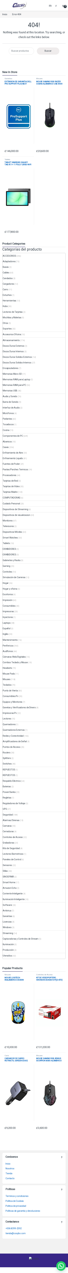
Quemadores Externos (14, 730)
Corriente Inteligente (13, 893)
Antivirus (7, 910)
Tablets (7, 160)
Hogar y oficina (10, 589)
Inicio (4, 14)
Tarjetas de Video (11, 486)
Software (7, 905)
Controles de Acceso (13, 837)
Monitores (8, 520)
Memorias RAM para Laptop (16, 379)
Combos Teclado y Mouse (15, 662)
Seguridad (8, 814)
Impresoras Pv (10, 713)
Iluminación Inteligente (14, 899)
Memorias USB (10, 390)
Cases (6, 447)
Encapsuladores (10, 368)
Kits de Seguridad (11, 848)
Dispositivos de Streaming (15, 509)
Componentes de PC (13, 436)
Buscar (48, 51)
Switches (7, 763)
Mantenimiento (10, 640)
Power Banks (9, 792)
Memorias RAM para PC (14, 385)
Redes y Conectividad (13, 736)
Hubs (5, 306)
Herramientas (9, 300)
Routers (6, 752)
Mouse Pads (9, 673)
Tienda (9, 1173)
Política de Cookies (15, 1201)
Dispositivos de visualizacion (16, 515)
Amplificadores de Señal (15, 741)
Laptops (7, 623)
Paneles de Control (12, 859)
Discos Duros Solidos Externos (17, 357)
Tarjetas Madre (10, 492)
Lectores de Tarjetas (13, 312)
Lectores (7, 718)
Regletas (7, 797)
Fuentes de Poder (11, 464)
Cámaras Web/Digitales (14, 657)
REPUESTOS (9, 769)
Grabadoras (8, 842)
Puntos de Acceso (11, 747)
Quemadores (9, 724)
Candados (8, 278)
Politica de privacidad (16, 1206)
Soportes (7, 328)
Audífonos (8, 651)
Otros (5, 323)
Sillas (5, 871)
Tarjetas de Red (10, 481)
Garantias (8, 79)
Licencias (7, 921)
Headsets (7, 668)
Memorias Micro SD (12, 374)
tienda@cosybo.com (16, 1233)
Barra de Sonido (10, 402)
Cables (6, 272)
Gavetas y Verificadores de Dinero (19, 707)
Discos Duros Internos (13, 351)
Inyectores (8, 617)
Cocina (6, 430)
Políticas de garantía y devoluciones (23, 1211)
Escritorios (8, 594)
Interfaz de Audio (11, 407)
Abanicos (7, 441)
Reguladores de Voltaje (14, 803)
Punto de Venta (10, 690)
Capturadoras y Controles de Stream (20, 939)
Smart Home (9, 882)
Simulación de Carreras (14, 577)
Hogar (6, 583)
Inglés (5, 634)
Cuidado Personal (11, 503)
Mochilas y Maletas (12, 317)
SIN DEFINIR (8, 876)
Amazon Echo (9, 888)
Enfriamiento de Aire (13, 452)
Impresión (7, 600)
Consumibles (9, 606)
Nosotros (10, 1168)
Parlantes (7, 419)
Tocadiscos (8, 424)
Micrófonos (8, 413)
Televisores (8, 526)
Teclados (7, 685)
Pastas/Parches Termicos (15, 469)
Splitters (7, 758)
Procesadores (9, 475)
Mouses (39, 79)
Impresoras (8, 611)
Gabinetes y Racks (12, 560)
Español (6, 628)
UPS (5, 809)
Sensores (7, 865)
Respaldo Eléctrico (12, 781)
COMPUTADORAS (11, 497)
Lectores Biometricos (13, 854)
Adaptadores (9, 261)
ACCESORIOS (9, 256)
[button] (61, 1266)
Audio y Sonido (10, 396)
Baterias (7, 786)
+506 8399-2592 (14, 1228)
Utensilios (7, 955)
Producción (8, 950)
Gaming (6, 566)
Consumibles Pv (10, 696)
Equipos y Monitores (12, 702)
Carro (5, 289)
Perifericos (8, 645)
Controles (7, 571)
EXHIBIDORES (9, 549)
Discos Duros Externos (13, 346)
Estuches (7, 295)
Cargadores (8, 284)
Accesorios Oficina (12, 334)
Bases (6, 267)
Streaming (8, 933)
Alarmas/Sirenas (11, 820)
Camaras (7, 826)
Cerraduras (8, 831)
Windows (7, 927)
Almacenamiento (11, 340)
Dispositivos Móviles (12, 532)
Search (50, 5)
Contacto (10, 1178)
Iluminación (8, 944)
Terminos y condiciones (17, 1196)
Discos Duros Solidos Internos (17, 362)
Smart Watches (10, 537)
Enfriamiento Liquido (13, 458)
